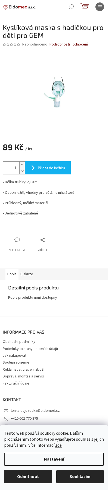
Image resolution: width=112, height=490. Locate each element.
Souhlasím (80, 477)
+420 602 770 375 (24, 418)
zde (58, 445)
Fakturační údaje (16, 383)
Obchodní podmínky (19, 341)
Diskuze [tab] (26, 274)
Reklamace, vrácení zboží (23, 369)
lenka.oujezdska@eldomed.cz (35, 410)
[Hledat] (71, 6)
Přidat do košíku (51, 167)
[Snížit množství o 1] (22, 171)
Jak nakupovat (14, 355)
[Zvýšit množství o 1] (22, 165)
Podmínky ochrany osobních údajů (30, 349)
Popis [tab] (12, 274)
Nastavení (54, 459)
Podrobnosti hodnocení (68, 44)
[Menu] (99, 6)
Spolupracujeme (16, 362)
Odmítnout (28, 477)
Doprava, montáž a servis (23, 376)
